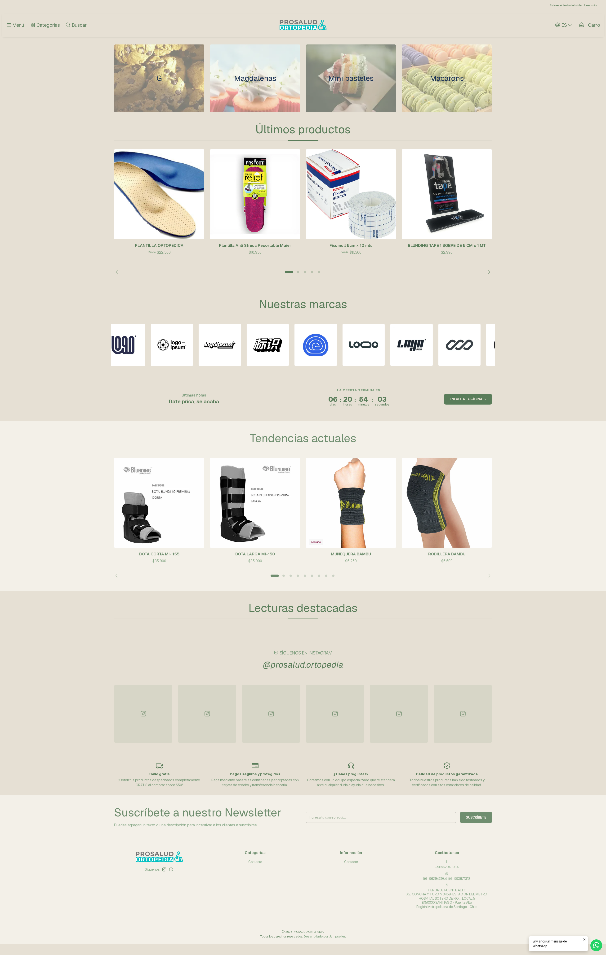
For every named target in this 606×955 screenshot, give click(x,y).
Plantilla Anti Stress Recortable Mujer (255, 245)
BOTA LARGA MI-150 (255, 554)
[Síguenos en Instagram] (164, 869)
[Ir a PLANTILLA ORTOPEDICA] (159, 194)
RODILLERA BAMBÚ (446, 554)
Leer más (338, 5)
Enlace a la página (466, 399)
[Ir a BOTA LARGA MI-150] (255, 503)
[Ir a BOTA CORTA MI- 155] (159, 503)
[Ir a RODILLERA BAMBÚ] (447, 503)
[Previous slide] (117, 272)
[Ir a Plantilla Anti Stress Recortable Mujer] (255, 194)
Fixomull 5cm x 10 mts (351, 245)
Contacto (255, 862)
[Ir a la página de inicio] (303, 25)
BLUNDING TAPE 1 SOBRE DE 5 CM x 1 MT (447, 245)
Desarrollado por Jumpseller (324, 936)
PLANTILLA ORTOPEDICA (159, 245)
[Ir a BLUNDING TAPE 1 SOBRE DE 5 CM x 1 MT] (447, 194)
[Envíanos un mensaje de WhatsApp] (596, 945)
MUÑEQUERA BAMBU (351, 554)
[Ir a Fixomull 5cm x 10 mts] (351, 194)
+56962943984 (447, 867)
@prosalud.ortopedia (303, 664)
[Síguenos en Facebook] (171, 869)
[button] (289, 272)
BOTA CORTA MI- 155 (159, 554)
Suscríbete (476, 817)
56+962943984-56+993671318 (446, 879)
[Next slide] (488, 272)
